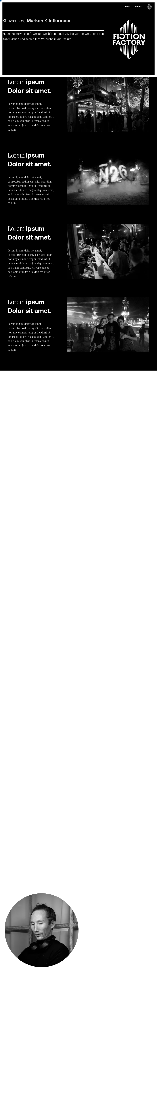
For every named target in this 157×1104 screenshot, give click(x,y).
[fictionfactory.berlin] (149, 7)
